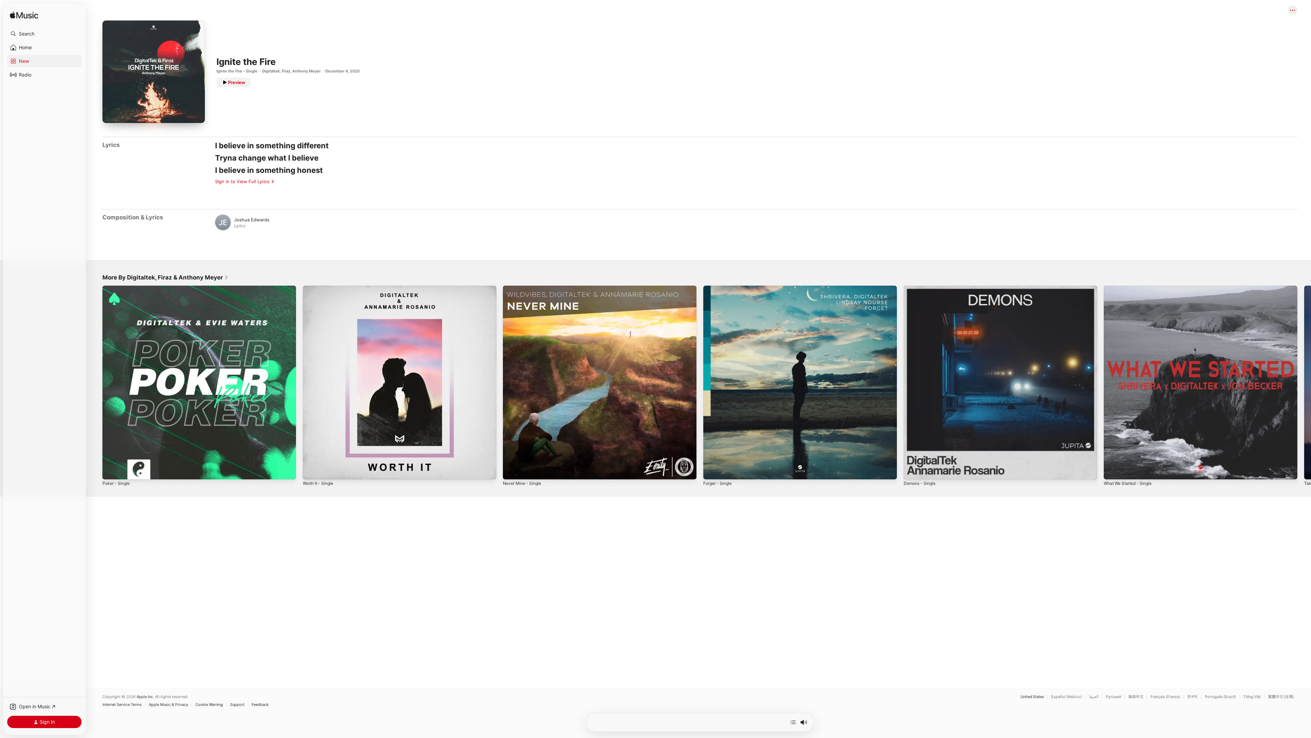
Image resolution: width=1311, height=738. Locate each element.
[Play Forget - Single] (712, 471)
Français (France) (1165, 697)
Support (237, 705)
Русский (1113, 697)
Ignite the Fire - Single (236, 71)
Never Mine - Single (524, 288)
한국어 (1192, 697)
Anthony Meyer (306, 71)
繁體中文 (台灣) (1281, 697)
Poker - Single (117, 288)
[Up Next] (793, 722)
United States (1032, 697)
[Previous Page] (95, 382)
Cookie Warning (209, 705)
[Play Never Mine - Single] (511, 471)
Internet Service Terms (122, 705)
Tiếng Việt (1252, 697)
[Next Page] (1304, 382)
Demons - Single (921, 288)
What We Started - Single (1130, 288)
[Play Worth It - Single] (311, 471)
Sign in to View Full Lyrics (242, 181)
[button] (44, 34)
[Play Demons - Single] (912, 471)
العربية (1094, 697)
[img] (24, 15)
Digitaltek (271, 71)
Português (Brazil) (1220, 697)
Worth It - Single (320, 288)
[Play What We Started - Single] (1112, 471)
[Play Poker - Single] (111, 471)
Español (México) (1066, 697)
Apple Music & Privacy (168, 705)
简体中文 (1135, 697)
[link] (165, 277)
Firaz (286, 71)
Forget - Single (719, 288)
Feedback (260, 705)
